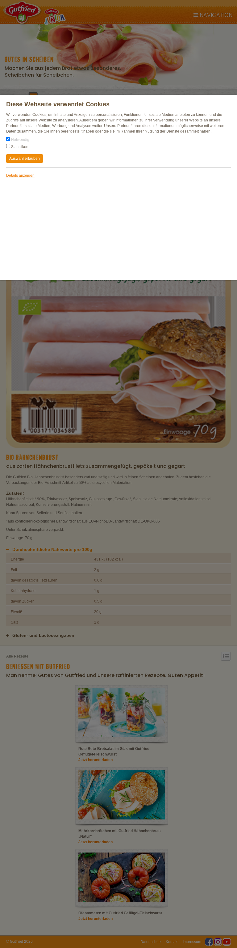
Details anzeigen (20, 175)
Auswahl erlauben (24, 158)
